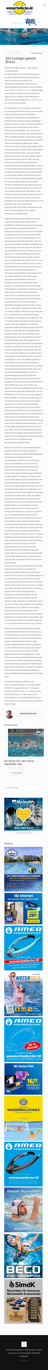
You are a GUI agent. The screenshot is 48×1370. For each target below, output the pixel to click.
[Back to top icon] (24, 1344)
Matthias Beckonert (28, 713)
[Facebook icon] (21, 1361)
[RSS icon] (27, 1361)
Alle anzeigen (37, 53)
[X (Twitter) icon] (24, 1361)
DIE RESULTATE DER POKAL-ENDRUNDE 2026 (19, 763)
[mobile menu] (44, 5)
